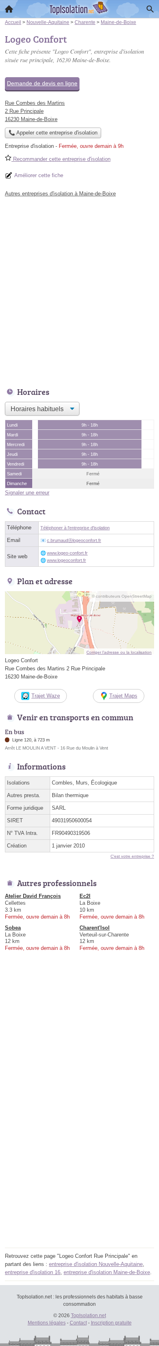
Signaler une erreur (27, 493)
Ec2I (85, 896)
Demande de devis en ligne (42, 83)
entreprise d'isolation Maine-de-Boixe (107, 1272)
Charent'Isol (95, 928)
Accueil (9, 9)
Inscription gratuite (111, 1323)
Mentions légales (47, 1323)
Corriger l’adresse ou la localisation (119, 652)
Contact (78, 1323)
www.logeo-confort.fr (67, 553)
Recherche (150, 9)
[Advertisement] (79, 290)
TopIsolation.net (88, 1315)
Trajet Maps (123, 696)
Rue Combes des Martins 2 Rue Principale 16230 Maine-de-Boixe (35, 111)
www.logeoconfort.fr (66, 560)
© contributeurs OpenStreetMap (122, 596)
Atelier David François (33, 896)
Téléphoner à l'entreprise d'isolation (75, 527)
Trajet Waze (45, 696)
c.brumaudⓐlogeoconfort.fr (74, 540)
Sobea (13, 928)
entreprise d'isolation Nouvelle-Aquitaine (96, 1264)
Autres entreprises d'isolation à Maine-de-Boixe (60, 194)
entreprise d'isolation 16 (32, 1272)
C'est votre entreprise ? (132, 856)
